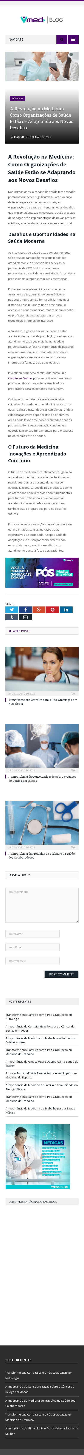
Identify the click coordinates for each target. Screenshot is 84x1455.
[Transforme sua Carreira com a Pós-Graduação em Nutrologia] (42, 671)
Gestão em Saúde (20, 378)
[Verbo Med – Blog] (42, 19)
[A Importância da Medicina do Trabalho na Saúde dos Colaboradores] (42, 825)
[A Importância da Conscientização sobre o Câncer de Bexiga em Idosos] (42, 748)
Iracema (19, 137)
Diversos (17, 98)
